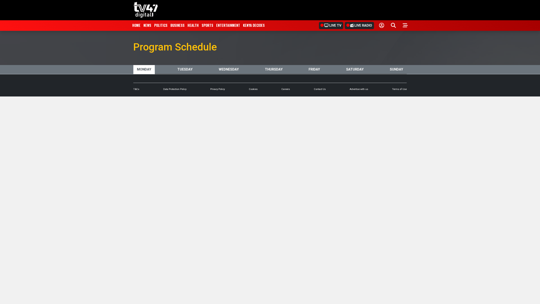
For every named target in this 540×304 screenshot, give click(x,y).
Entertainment (228, 25)
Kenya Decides (254, 25)
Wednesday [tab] (229, 69)
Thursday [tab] (274, 69)
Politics (160, 25)
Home (136, 25)
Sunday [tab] (396, 69)
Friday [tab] (314, 69)
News (147, 25)
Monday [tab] (144, 69)
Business (177, 25)
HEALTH (193, 25)
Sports (207, 25)
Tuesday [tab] (185, 69)
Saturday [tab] (355, 69)
